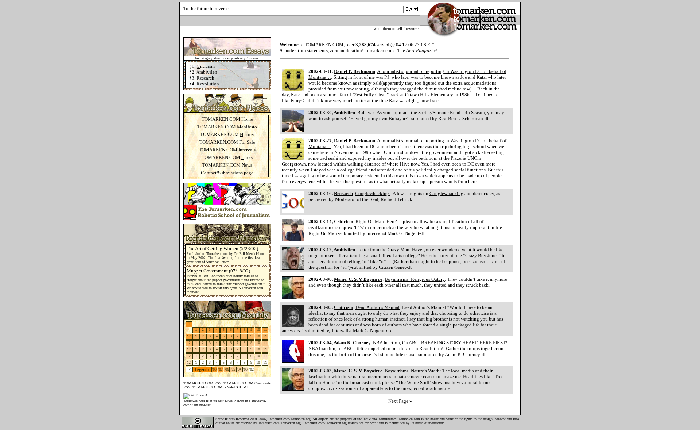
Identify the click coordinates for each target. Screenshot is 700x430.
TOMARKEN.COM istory (227, 134)
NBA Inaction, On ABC (396, 342)
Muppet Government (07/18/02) (218, 271)
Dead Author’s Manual (377, 307)
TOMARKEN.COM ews (227, 165)
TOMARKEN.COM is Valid (220, 387)
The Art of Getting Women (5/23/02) (222, 248)
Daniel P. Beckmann (354, 71)
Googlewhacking (446, 193)
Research (343, 193)
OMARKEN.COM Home (227, 119)
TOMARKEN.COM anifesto (227, 126)
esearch (205, 78)
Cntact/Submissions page (227, 172)
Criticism (343, 221)
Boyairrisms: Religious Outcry (415, 279)
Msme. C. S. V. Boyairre (358, 279)
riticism (206, 66)
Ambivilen (344, 112)
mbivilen (206, 72)
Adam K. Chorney (352, 342)
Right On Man (369, 221)
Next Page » (400, 401)
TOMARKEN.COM (202, 383)
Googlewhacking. (372, 193)
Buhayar (365, 112)
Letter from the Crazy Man (383, 249)
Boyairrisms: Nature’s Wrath (412, 370)
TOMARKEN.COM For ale (227, 142)
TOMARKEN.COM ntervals (227, 149)
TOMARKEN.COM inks (227, 157)
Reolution (208, 83)
